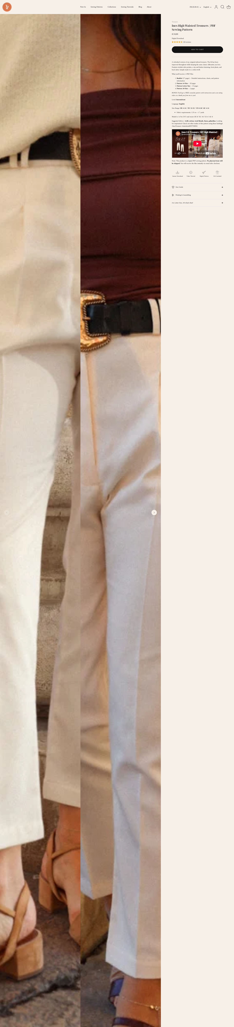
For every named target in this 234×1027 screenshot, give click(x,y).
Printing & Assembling (183, 195)
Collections (112, 7)
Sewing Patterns (97, 7)
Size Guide (179, 187)
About (149, 7)
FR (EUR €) (194, 7)
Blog (140, 7)
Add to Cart (197, 49)
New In (83, 7)
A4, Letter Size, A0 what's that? (182, 202)
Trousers (175, 21)
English (206, 7)
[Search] (222, 7)
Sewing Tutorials (127, 7)
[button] (6, 512)
